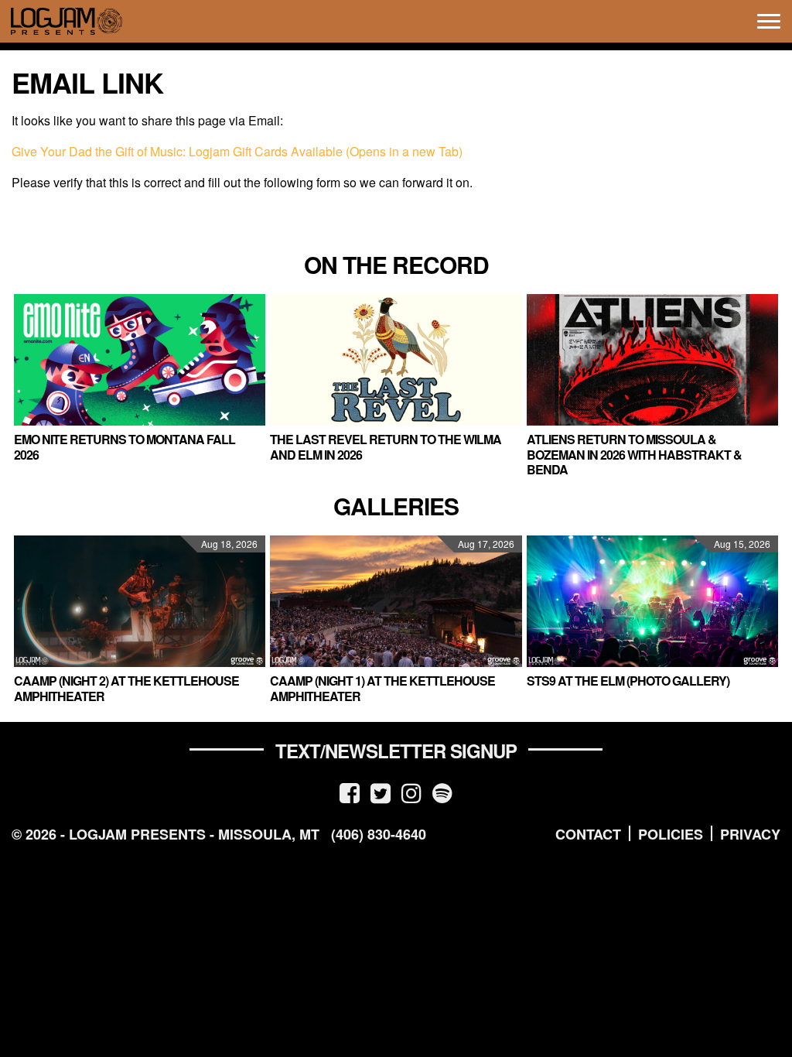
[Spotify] (442, 792)
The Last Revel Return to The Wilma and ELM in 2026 (385, 446)
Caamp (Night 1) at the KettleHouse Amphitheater (382, 688)
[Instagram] (411, 792)
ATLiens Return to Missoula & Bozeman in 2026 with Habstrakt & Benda (634, 453)
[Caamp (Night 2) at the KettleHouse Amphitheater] (139, 601)
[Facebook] (350, 792)
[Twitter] (380, 792)
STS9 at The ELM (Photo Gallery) (628, 680)
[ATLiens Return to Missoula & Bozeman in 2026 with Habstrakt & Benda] (652, 360)
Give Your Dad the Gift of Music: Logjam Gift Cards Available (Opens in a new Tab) (237, 151)
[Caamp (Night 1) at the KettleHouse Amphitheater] (395, 601)
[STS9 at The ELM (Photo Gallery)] (652, 601)
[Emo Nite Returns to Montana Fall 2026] (139, 360)
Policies (670, 834)
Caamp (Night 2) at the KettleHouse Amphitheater (126, 688)
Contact (588, 834)
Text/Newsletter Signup (396, 750)
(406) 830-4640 (378, 834)
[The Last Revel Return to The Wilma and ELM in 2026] (395, 360)
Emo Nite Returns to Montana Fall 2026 (124, 446)
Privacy (750, 834)
